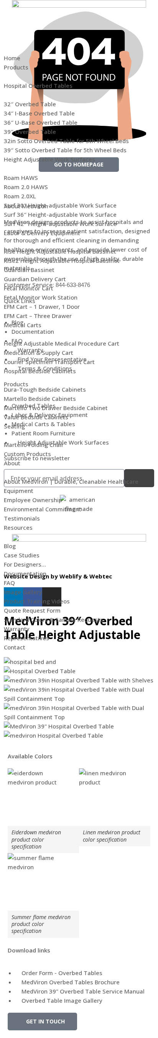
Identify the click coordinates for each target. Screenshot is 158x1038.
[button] (79, 35)
